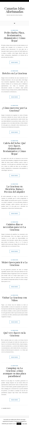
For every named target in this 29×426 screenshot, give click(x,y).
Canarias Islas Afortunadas (14, 10)
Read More (14, 62)
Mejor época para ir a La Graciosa (14, 263)
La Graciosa (14, 30)
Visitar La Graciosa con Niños (14, 299)
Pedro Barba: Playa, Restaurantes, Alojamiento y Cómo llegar (14, 36)
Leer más (24, 423)
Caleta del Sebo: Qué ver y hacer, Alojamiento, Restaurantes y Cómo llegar (14, 148)
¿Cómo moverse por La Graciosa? (14, 109)
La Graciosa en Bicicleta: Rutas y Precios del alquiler (14, 189)
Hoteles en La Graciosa (14, 73)
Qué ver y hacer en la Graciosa (14, 334)
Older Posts (6, 408)
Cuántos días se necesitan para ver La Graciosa (14, 227)
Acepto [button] (18, 423)
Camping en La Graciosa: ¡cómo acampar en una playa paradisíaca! (14, 372)
